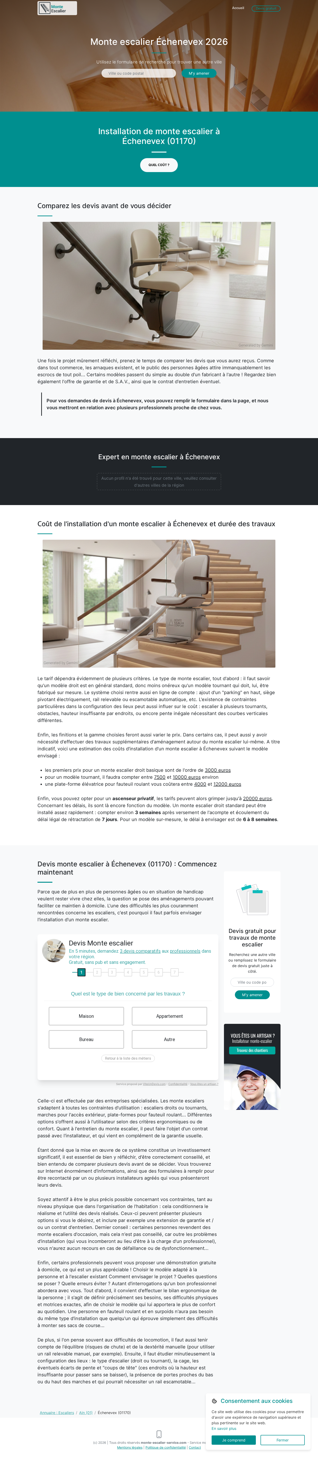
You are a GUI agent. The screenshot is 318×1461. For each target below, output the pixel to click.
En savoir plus (224, 1428)
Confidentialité (177, 1084)
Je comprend (233, 1440)
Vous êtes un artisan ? (204, 1084)
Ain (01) (86, 1412)
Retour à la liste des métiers (128, 1058)
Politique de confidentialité (165, 1447)
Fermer (283, 1440)
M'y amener (199, 73)
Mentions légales (129, 1447)
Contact (195, 1447)
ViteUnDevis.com (154, 1084)
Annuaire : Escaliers (57, 1412)
